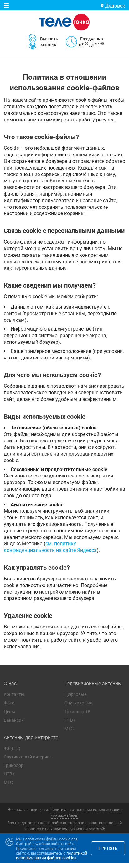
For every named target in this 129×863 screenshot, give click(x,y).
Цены (9, 711)
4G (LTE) (12, 748)
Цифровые (75, 694)
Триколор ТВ (77, 711)
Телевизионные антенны (93, 684)
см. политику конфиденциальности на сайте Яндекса (50, 547)
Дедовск (114, 6)
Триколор (13, 765)
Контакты (14, 694)
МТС (69, 728)
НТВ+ (69, 720)
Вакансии (14, 720)
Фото (9, 702)
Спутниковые (78, 702)
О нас (10, 684)
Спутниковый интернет (27, 756)
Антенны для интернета (31, 738)
